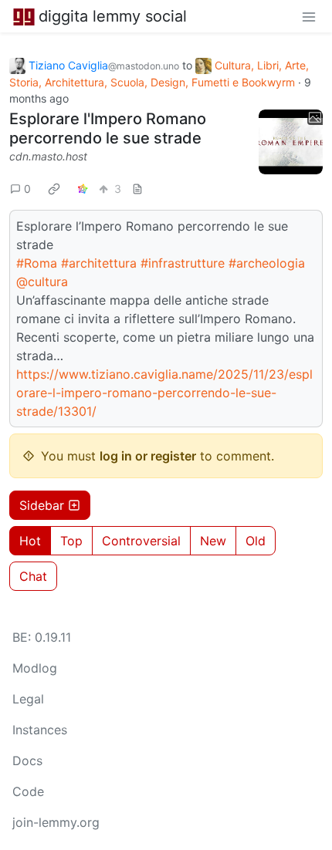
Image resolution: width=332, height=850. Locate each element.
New (213, 540)
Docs (27, 760)
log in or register (148, 456)
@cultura (42, 281)
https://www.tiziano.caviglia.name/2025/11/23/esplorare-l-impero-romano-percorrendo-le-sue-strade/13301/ (164, 392)
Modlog (34, 668)
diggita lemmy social (113, 16)
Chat (33, 576)
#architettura (99, 263)
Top (71, 540)
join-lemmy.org (56, 822)
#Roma (36, 263)
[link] (54, 189)
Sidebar (41, 505)
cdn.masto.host (48, 156)
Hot (30, 540)
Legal (28, 699)
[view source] (137, 188)
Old (256, 540)
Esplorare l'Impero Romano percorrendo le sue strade (107, 128)
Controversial (141, 540)
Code (28, 791)
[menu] (309, 16)
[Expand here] (291, 142)
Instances (39, 729)
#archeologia (267, 263)
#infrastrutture (183, 263)
